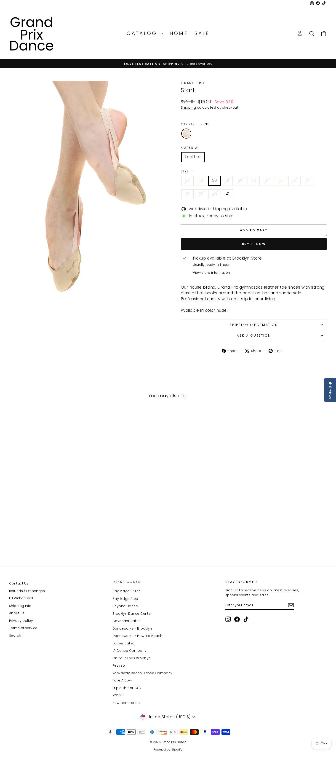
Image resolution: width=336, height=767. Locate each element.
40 (214, 194)
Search (15, 635)
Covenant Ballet (126, 621)
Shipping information (254, 324)
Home (179, 33)
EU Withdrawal (21, 598)
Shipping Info (20, 605)
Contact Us (18, 583)
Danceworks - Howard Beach (137, 635)
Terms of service (23, 628)
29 (201, 180)
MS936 (117, 695)
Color (195, 124)
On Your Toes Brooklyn (131, 658)
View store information (211, 273)
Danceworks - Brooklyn (132, 628)
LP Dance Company (129, 650)
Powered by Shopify (168, 749)
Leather (193, 157)
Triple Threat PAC (126, 688)
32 (240, 180)
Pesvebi (119, 665)
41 (228, 194)
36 (294, 180)
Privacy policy (21, 620)
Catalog (143, 33)
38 (187, 194)
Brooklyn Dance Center (132, 613)
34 (267, 180)
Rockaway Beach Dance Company (142, 673)
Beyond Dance (125, 606)
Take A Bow (122, 680)
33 (253, 180)
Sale (202, 33)
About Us (16, 613)
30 (214, 180)
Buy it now (254, 244)
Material (190, 147)
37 (308, 180)
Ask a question (254, 335)
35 (280, 180)
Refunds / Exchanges (27, 591)
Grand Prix (193, 83)
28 (187, 180)
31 (227, 180)
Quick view (47, 518)
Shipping (188, 107)
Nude (186, 133)
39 (201, 194)
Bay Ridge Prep (125, 598)
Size (187, 171)
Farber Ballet (123, 643)
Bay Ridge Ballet (126, 591)
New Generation (126, 702)
